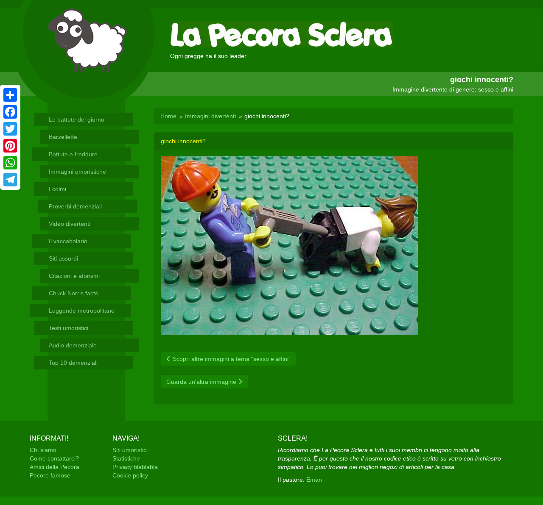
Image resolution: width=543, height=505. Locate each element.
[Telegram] (10, 179)
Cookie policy (130, 475)
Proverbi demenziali (75, 206)
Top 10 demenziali (73, 362)
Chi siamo (43, 450)
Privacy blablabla (135, 466)
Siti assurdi (63, 258)
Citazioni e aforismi (74, 275)
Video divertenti (69, 223)
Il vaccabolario (68, 241)
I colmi (57, 189)
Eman (314, 479)
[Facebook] (10, 111)
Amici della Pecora (54, 466)
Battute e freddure (73, 154)
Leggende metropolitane (82, 310)
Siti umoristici (130, 450)
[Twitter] (10, 128)
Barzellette (63, 136)
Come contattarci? (54, 458)
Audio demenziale (73, 345)
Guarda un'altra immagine (202, 381)
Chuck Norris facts (73, 293)
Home (168, 116)
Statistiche (126, 458)
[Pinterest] (10, 145)
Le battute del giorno (76, 119)
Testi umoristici (68, 328)
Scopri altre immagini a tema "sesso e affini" (231, 358)
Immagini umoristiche (77, 171)
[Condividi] (10, 94)
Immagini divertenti (210, 116)
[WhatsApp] (10, 162)
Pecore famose (50, 475)
